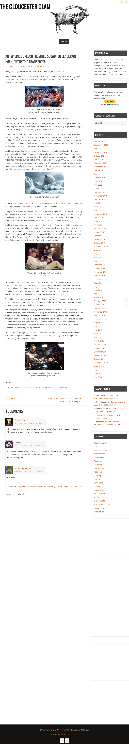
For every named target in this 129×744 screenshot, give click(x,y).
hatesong (98, 472)
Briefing (18, 387)
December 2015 (100, 308)
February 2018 (100, 228)
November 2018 (100, 214)
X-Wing (41, 387)
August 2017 (99, 250)
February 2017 (100, 265)
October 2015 (99, 315)
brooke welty (99, 453)
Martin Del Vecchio (23, 468)
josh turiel (98, 479)
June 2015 (98, 330)
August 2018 (99, 221)
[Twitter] (126, 305)
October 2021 (99, 170)
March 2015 (99, 341)
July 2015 (98, 326)
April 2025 (98, 148)
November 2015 (100, 312)
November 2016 (100, 272)
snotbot (97, 497)
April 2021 (98, 174)
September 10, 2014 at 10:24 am (29, 446)
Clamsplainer (99, 457)
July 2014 (98, 370)
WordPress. (74, 735)
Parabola (64, 735)
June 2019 (98, 203)
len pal (97, 486)
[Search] (123, 123)
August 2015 (99, 322)
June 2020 (98, 181)
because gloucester (102, 450)
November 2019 (100, 196)
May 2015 (98, 333)
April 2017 (98, 261)
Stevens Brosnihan (102, 504)
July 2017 (98, 254)
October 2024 (99, 156)
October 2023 (99, 159)
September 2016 (101, 279)
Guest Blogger (100, 468)
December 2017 (100, 235)
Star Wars (35, 387)
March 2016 (99, 297)
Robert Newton (21, 420)
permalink (62, 387)
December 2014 (100, 352)
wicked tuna (99, 512)
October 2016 (99, 275)
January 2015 (99, 348)
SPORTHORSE (99, 501)
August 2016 (99, 283)
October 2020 (99, 177)
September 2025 (101, 145)
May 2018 (98, 225)
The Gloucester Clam (25, 7)
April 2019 (98, 210)
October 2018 (99, 217)
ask (95, 446)
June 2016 (98, 290)
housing (97, 475)
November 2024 (100, 152)
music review (99, 490)
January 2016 (99, 304)
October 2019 (99, 199)
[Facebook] (126, 300)
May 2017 (98, 257)
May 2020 (98, 185)
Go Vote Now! (11, 398)
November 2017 (100, 239)
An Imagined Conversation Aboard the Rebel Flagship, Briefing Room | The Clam (48, 486)
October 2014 (99, 359)
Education (98, 464)
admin (10, 66)
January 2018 (99, 232)
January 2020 (99, 188)
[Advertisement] (111, 536)
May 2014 (98, 377)
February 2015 (100, 344)
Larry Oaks (98, 483)
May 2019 (98, 206)
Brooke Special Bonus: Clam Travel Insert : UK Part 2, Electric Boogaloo (65, 400)
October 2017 (99, 243)
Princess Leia (26, 387)
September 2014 (101, 362)
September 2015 (101, 319)
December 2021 (100, 163)
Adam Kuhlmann (101, 443)
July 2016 (98, 286)
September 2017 (101, 246)
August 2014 (99, 366)
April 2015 (98, 337)
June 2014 (98, 373)
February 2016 (100, 301)
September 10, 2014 (24, 66)
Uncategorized (41, 66)
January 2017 (99, 268)
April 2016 (98, 294)
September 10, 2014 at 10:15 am (29, 423)
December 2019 (100, 192)
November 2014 (100, 355)
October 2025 (99, 141)
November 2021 (100, 167)
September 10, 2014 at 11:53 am (29, 471)
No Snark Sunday (101, 493)
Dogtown (97, 461)
